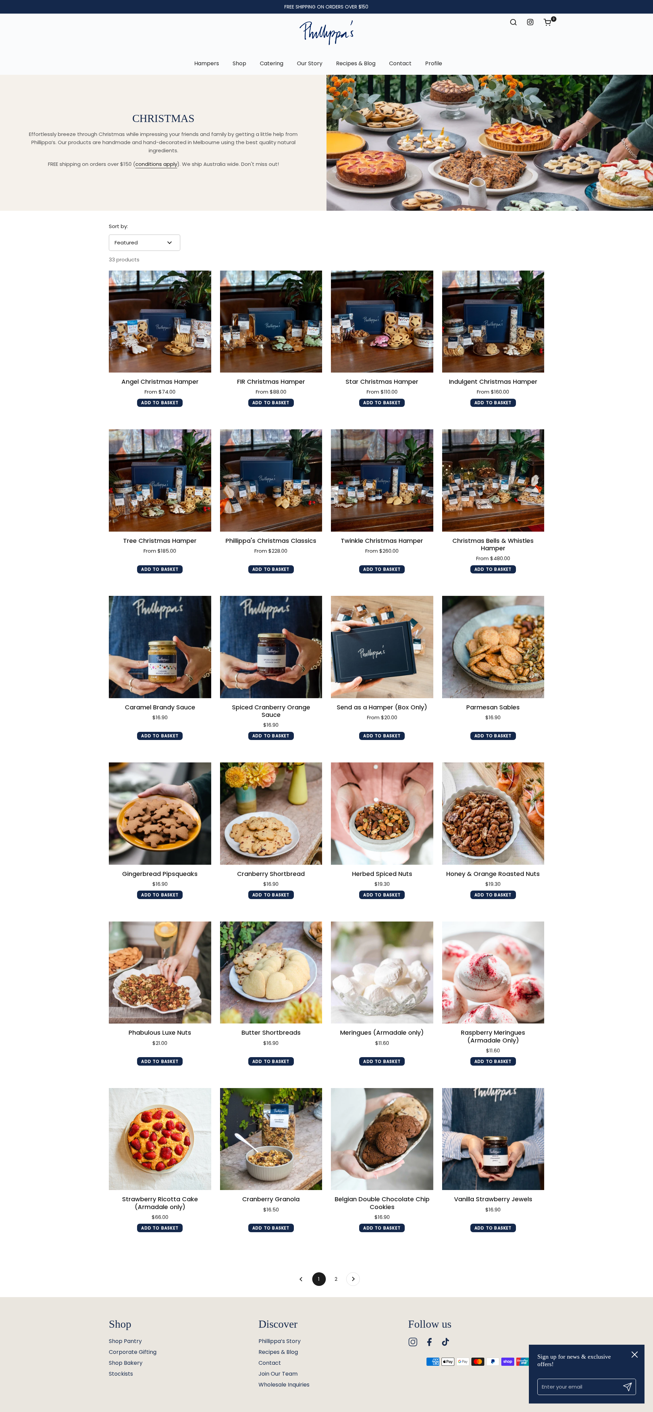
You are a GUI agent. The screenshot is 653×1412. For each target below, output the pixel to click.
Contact (269, 1363)
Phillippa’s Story (279, 1341)
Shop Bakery (126, 1363)
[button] (550, 22)
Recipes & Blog (278, 1352)
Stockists (121, 1374)
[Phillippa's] (326, 33)
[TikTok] (445, 1342)
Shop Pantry (125, 1341)
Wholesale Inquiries (283, 1385)
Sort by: (118, 226)
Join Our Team (278, 1374)
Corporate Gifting (132, 1352)
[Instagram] (413, 1342)
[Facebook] (429, 1342)
